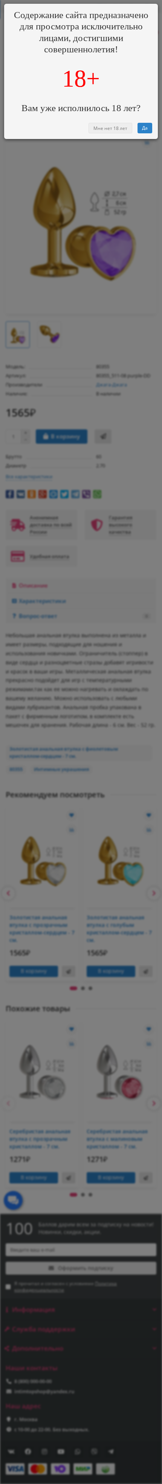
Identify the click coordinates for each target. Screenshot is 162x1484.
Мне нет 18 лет (110, 128)
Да (145, 128)
